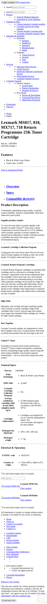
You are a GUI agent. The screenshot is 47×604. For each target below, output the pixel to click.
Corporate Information (15, 575)
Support (9, 549)
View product (25, 488)
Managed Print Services (26, 67)
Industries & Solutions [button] (15, 36)
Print (24, 60)
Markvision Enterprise (31, 100)
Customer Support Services (28, 79)
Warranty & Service (30, 90)
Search (9, 7)
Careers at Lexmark (14, 524)
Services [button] (9, 64)
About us (10, 521)
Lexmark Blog (12, 556)
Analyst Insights (13, 542)
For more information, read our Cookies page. (23, 594)
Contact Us (11, 529)
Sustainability (11, 535)
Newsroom (10, 526)
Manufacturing (28, 48)
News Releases (12, 554)
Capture (25, 62)
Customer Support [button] (13, 81)
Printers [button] (9, 15)
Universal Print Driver (31, 97)
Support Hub (27, 86)
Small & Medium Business (28, 17)
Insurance (26, 45)
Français (9, 107)
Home (8, 114)
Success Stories (12, 540)
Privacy (9, 577)
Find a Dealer (11, 547)
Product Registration (30, 88)
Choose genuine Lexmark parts (29, 31)
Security (25, 57)
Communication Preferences (18, 552)
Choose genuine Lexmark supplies (31, 24)
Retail (24, 50)
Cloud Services (28, 55)
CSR (8, 538)
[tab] (26, 186)
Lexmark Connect (13, 533)
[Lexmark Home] (23, 2)
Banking (25, 41)
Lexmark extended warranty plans (31, 34)
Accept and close (8, 600)
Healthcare (26, 43)
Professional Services (25, 76)
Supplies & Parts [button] (13, 22)
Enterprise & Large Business (28, 19)
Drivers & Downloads (31, 95)
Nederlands (11, 104)
